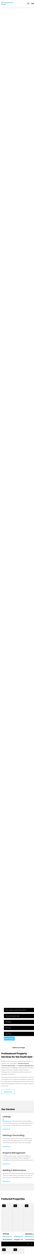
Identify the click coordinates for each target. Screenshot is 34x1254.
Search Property (9, 1038)
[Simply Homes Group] (9, 3)
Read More (6, 1129)
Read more (8, 1092)
